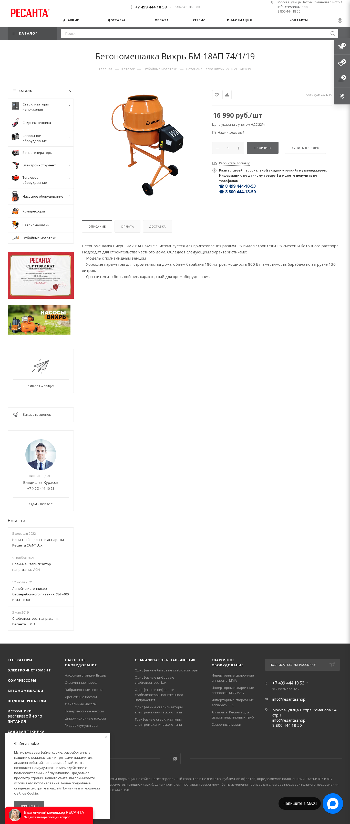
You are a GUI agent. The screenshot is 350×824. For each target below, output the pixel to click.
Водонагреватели (27, 701)
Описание (97, 226)
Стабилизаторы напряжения (165, 660)
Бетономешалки (25, 690)
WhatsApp (175, 758)
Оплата (127, 226)
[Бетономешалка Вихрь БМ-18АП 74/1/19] (147, 145)
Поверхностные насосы (84, 711)
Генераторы (20, 660)
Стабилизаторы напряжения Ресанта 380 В (35, 621)
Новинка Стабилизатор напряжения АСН (31, 567)
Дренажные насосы (81, 696)
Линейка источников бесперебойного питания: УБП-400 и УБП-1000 (40, 594)
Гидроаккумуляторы (81, 725)
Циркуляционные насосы (85, 718)
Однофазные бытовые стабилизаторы (167, 670)
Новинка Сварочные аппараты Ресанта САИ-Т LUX (38, 542)
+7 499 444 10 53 (151, 6)
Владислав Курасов (40, 482)
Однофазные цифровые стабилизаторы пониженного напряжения (159, 694)
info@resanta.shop (292, 6)
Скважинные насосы (81, 682)
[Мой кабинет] (340, 21)
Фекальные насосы (81, 704)
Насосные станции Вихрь (85, 675)
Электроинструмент (29, 670)
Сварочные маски (226, 724)
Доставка (157, 226)
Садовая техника (26, 731)
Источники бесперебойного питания (25, 716)
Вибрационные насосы (83, 689)
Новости (16, 520)
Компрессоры (22, 680)
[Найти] (332, 33)
